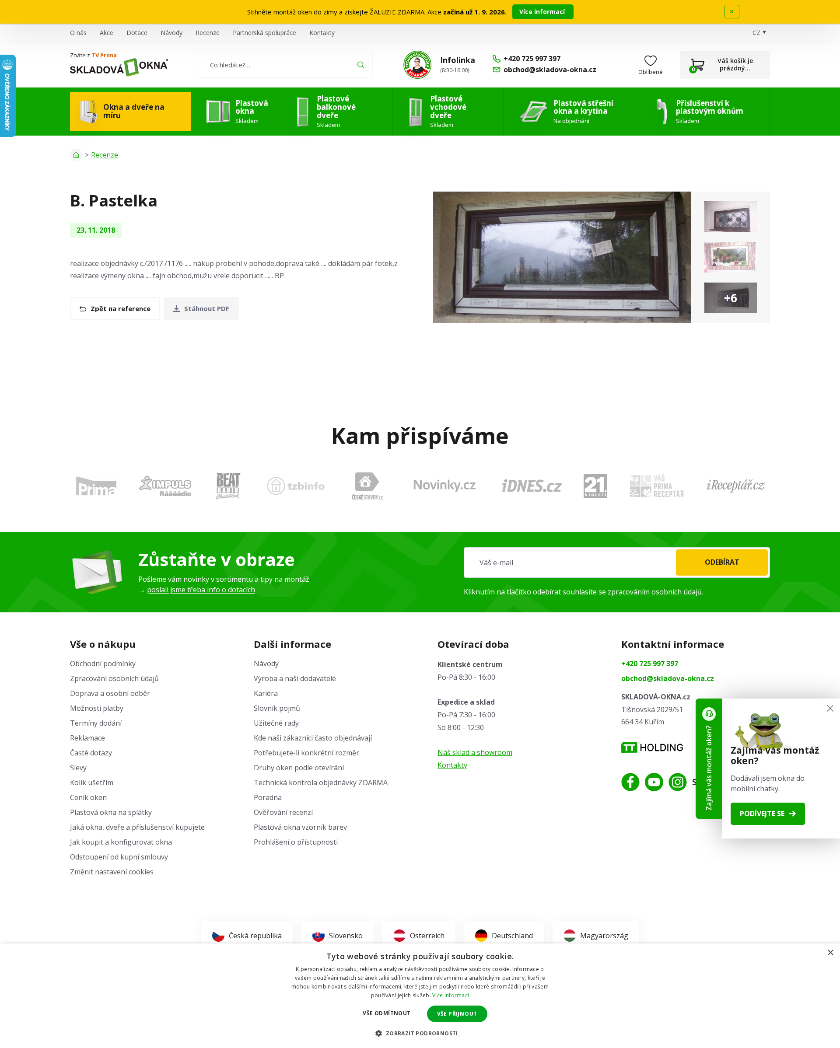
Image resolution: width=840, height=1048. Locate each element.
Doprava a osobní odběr (110, 693)
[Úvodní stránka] (76, 155)
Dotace (136, 32)
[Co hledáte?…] (285, 65)
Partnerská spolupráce (264, 32)
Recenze (208, 32)
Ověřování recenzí (283, 812)
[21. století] (595, 486)
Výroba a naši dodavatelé (295, 678)
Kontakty (322, 32)
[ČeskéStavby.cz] (367, 486)
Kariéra (266, 693)
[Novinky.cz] (445, 486)
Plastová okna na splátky (111, 812)
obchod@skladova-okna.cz (667, 678)
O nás (78, 32)
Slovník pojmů (277, 708)
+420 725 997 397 (649, 663)
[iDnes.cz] (532, 485)
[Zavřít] (830, 708)
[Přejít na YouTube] (654, 782)
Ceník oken (88, 797)
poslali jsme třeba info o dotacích (201, 589)
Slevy (78, 767)
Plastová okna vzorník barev (300, 827)
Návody (171, 32)
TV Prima (104, 55)
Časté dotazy (91, 753)
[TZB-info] (295, 486)
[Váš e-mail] (617, 562)
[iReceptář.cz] (736, 486)
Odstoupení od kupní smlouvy (119, 857)
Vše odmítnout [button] (386, 1013)
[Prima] (96, 485)
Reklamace (87, 738)
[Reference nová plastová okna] (562, 257)
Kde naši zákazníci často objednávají (313, 738)
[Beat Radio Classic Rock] (228, 486)
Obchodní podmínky (103, 663)
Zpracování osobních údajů (114, 678)
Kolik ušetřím (91, 782)
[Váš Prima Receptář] (657, 485)
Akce (106, 32)
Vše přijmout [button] (457, 1013)
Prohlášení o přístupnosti (296, 842)
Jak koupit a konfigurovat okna (121, 842)
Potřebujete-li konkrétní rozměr (306, 753)
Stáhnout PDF (206, 308)
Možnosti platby (96, 708)
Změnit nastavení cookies (112, 872)
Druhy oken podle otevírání (299, 767)
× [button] (830, 953)
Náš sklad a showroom (475, 752)
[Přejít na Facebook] (630, 782)
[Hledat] (360, 64)
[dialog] (420, 995)
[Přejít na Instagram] (677, 782)
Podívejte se (762, 813)
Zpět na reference (120, 308)
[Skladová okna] (119, 67)
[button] (420, 1033)
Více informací (543, 11)
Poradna (268, 797)
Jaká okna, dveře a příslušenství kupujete (137, 827)
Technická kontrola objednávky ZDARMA (321, 782)
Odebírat (722, 562)
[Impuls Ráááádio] (165, 486)
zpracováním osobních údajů (655, 592)
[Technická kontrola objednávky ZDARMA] (417, 65)
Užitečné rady (276, 723)
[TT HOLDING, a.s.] (652, 747)
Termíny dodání (96, 723)
